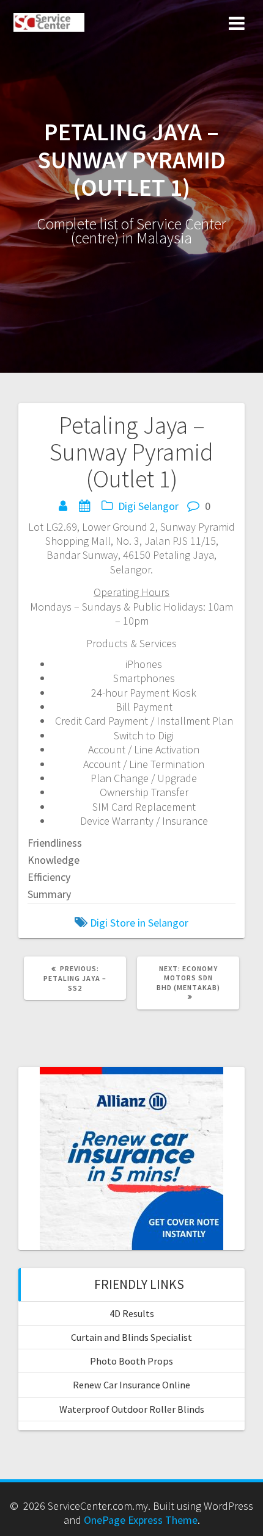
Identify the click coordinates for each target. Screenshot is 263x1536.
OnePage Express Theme (141, 1520)
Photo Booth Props (131, 1361)
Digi (127, 506)
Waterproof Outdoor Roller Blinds (131, 1409)
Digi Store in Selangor (139, 923)
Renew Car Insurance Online (131, 1385)
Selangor (158, 506)
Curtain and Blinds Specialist (131, 1337)
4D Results (131, 1313)
